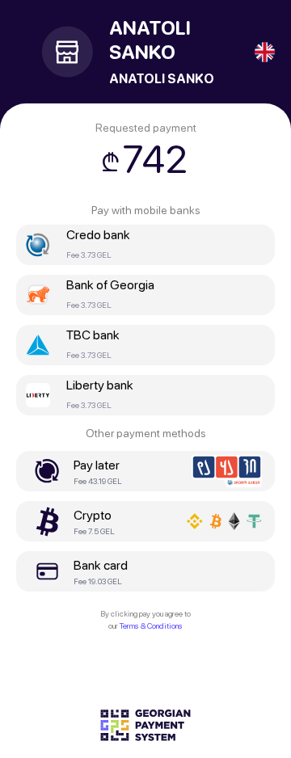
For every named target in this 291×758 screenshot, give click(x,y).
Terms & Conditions (151, 625)
